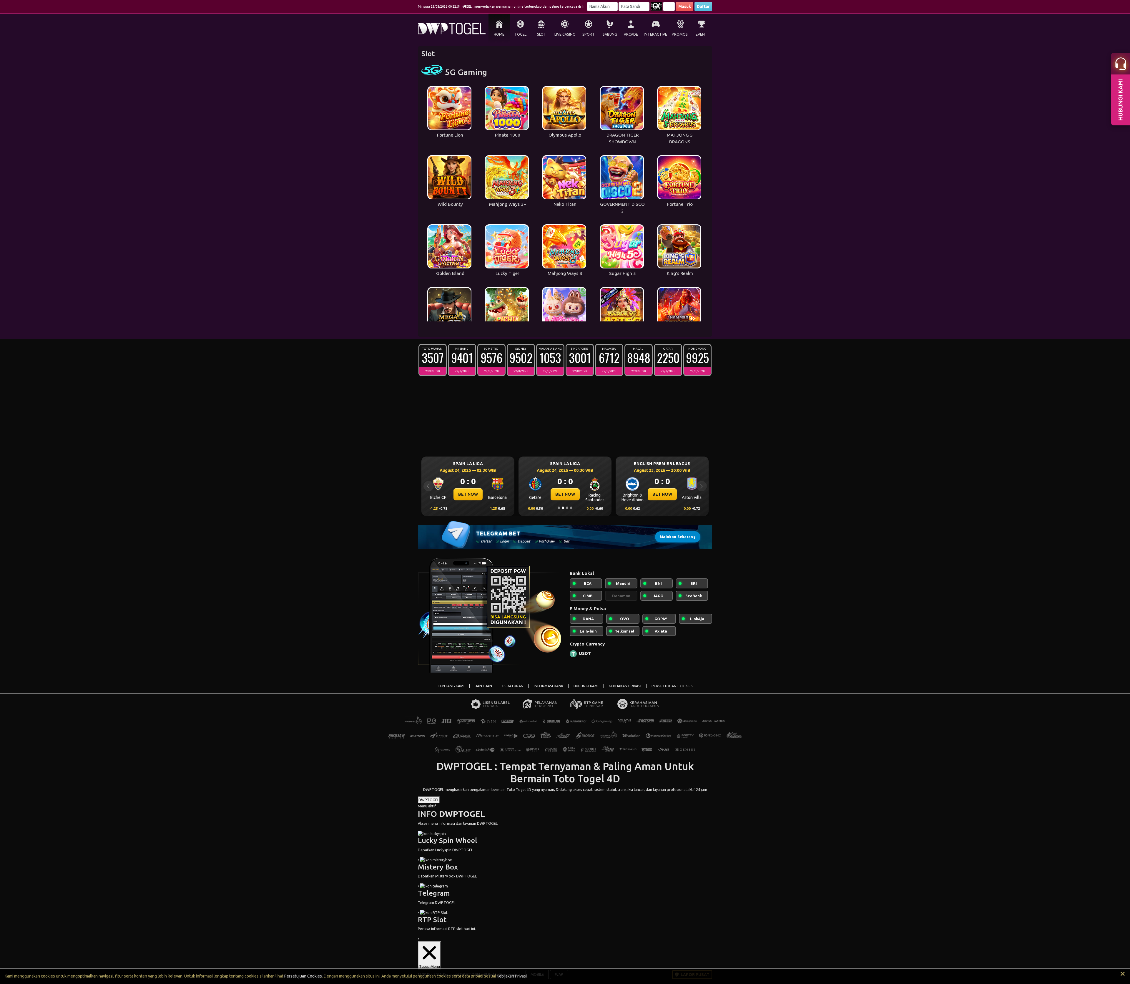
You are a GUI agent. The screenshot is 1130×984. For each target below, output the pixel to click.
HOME (499, 34)
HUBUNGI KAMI (586, 686)
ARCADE (631, 34)
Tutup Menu (429, 966)
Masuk (684, 6)
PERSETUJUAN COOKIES (672, 686)
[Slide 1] (559, 508)
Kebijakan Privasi (512, 976)
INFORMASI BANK (548, 686)
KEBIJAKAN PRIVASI (625, 686)
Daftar (703, 6)
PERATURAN (513, 686)
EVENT (701, 34)
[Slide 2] (563, 508)
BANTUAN (483, 686)
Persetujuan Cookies (303, 976)
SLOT (541, 34)
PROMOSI (680, 34)
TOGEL (520, 34)
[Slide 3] (567, 508)
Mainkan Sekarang (678, 537)
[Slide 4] (571, 508)
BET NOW (468, 494)
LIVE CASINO (565, 34)
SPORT (588, 34)
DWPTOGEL (433, 789)
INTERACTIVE (655, 34)
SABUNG (610, 34)
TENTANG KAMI (451, 686)
